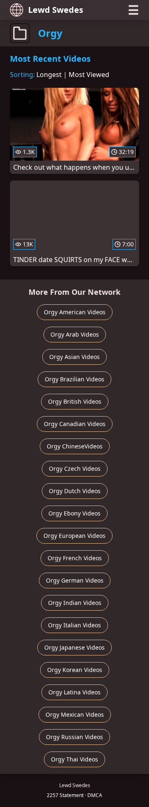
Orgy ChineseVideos (75, 446)
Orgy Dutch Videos (75, 491)
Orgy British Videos (74, 401)
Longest (49, 74)
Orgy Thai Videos (74, 759)
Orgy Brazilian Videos (74, 379)
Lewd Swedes (55, 9)
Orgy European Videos (74, 536)
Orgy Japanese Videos (74, 647)
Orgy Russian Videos (74, 737)
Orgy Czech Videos (75, 468)
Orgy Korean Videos (74, 670)
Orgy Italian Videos (74, 625)
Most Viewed (89, 74)
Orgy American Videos (75, 312)
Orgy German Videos (74, 580)
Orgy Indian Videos (74, 603)
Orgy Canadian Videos (75, 424)
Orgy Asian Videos (74, 357)
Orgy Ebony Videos (74, 513)
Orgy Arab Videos (74, 334)
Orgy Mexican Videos (75, 714)
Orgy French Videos (75, 558)
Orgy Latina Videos (74, 692)
